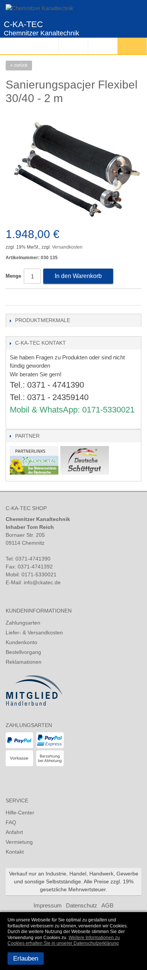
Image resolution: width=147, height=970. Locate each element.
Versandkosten (67, 247)
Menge (13, 276)
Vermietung (19, 842)
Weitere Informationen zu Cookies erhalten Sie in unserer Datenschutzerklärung (64, 940)
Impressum (48, 905)
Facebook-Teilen (13, 297)
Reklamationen (23, 662)
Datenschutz (81, 905)
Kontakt (15, 852)
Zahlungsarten (23, 623)
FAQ (11, 822)
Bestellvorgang (23, 652)
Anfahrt (14, 832)
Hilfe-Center (20, 813)
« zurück (19, 65)
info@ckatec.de (42, 582)
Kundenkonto (21, 642)
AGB (107, 905)
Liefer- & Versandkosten (34, 632)
